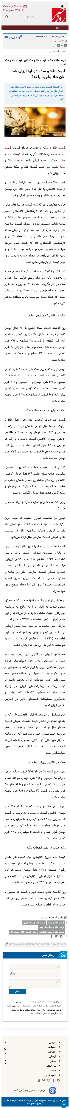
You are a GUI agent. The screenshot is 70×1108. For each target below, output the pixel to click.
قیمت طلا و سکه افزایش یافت (48, 932)
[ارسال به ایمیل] (6, 37)
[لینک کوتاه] (20, 37)
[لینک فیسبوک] (52, 937)
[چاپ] (13, 37)
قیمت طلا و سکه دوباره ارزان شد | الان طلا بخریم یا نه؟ (38, 74)
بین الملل (52, 1066)
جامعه (53, 1070)
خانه (64, 51)
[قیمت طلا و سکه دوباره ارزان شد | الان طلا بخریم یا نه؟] (35, 122)
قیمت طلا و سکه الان (20, 932)
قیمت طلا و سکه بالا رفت (51, 927)
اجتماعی (52, 1051)
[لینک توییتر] (57, 937)
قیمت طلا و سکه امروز (34, 923)
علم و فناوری (50, 1075)
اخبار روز (52, 51)
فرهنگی (53, 1056)
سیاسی (53, 1042)
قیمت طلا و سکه (54, 147)
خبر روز (34, 1100)
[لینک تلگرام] (61, 937)
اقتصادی (52, 1047)
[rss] (22, 10)
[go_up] (64, 1105)
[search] (7, 17)
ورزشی (53, 1061)
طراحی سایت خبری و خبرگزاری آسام (30, 1090)
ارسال (17, 991)
